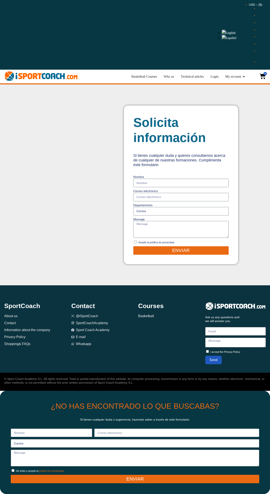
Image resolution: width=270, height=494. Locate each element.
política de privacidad (51, 471)
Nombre (138, 177)
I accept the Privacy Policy (225, 352)
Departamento (143, 205)
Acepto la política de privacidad (156, 242)
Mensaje (139, 219)
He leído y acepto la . (40, 471)
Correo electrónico (145, 191)
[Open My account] (244, 76)
